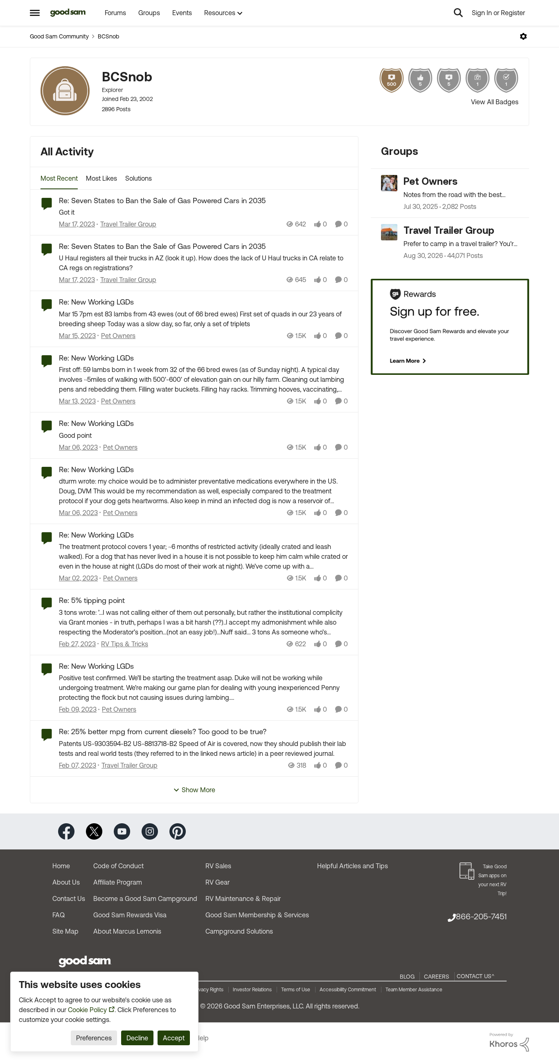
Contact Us (68, 898)
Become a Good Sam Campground (145, 898)
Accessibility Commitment (348, 990)
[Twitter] (94, 831)
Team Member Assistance (413, 990)
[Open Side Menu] (35, 13)
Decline (137, 1038)
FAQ (58, 915)
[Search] (458, 13)
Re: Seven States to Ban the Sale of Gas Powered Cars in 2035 (162, 200)
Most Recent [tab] (59, 178)
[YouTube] (122, 831)
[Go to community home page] (68, 13)
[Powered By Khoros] (509, 1042)
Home (61, 865)
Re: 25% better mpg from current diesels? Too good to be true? (162, 731)
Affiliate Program (117, 882)
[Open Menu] (523, 36)
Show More (198, 789)
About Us (66, 882)
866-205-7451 (481, 916)
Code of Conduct (118, 865)
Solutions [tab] (138, 178)
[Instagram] (150, 831)
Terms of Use (295, 990)
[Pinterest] (177, 831)
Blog (407, 976)
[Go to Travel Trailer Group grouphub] (389, 232)
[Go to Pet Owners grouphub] (389, 183)
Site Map (65, 931)
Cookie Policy (87, 1009)
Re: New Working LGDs (96, 302)
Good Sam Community (59, 36)
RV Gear (217, 882)
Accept (174, 1038)
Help (202, 1038)
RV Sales (218, 865)
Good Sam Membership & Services (257, 915)
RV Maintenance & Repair (243, 898)
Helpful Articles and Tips (352, 865)
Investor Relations (252, 990)
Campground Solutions (239, 931)
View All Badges (494, 101)
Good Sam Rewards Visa (130, 915)
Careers (436, 976)
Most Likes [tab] (101, 178)
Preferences (94, 1038)
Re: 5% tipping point (92, 600)
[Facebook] (66, 831)
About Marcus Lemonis (127, 931)
